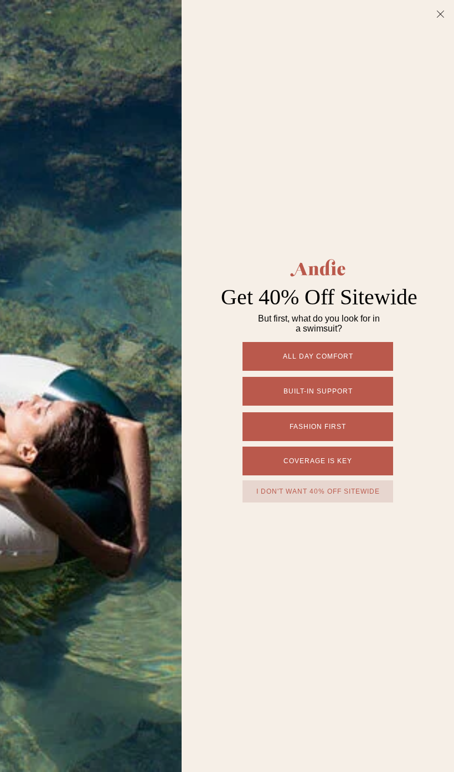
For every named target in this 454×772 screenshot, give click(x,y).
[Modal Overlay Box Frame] (227, 386)
